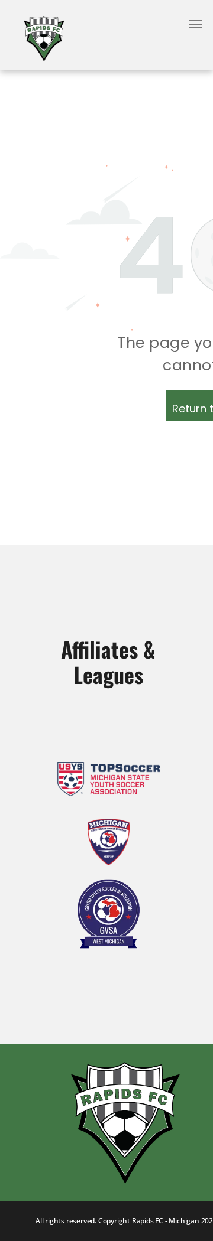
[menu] (195, 24)
